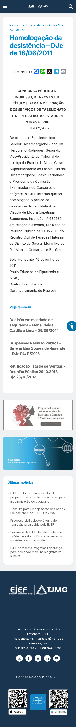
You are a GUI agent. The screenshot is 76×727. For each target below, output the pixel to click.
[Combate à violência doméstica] (38, 415)
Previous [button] (8, 415)
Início (13, 25)
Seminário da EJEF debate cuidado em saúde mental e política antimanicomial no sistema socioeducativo (37, 536)
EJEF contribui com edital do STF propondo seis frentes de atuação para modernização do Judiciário (37, 497)
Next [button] (68, 415)
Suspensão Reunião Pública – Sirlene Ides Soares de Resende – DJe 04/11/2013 (37, 348)
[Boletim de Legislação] (38, 453)
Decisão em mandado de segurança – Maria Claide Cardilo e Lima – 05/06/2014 (34, 325)
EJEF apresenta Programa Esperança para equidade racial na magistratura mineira (36, 552)
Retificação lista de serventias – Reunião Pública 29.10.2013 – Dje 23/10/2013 (37, 371)
